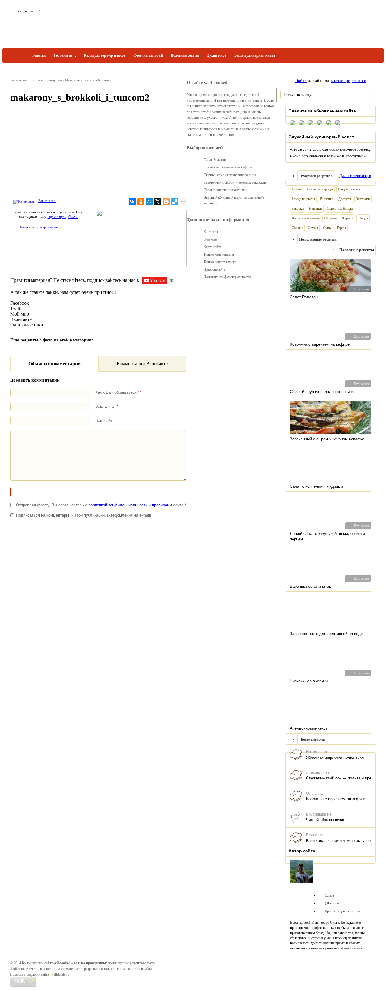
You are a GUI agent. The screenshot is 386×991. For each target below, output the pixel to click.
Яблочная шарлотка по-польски (335, 757)
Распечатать (47, 201)
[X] (157, 201)
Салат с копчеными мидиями (225, 190)
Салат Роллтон (215, 160)
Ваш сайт (103, 420)
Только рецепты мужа (220, 262)
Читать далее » (351, 948)
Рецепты (39, 55)
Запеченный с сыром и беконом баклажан (235, 182)
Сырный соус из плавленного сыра (230, 175)
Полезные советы (185, 55)
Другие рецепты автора (342, 911)
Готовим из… (65, 55)
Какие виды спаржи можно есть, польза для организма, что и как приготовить (340, 840)
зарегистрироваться (348, 80)
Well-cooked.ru (21, 80)
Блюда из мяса (349, 189)
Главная (19, 55)
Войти (301, 80)
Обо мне (210, 239)
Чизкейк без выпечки (325, 819)
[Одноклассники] (140, 201)
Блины (297, 189)
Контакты (211, 232)
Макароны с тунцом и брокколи (88, 80)
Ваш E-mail (106, 406)
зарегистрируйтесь (63, 217)
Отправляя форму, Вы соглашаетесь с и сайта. (101, 505)
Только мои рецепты (219, 254)
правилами (162, 505)
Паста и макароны (48, 80)
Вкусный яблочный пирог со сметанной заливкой (234, 200)
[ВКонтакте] (132, 201)
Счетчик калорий (148, 55)
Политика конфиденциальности (227, 277)
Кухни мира (216, 55)
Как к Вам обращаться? (118, 392)
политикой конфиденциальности (117, 505)
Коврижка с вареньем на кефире (336, 799)
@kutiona (332, 903)
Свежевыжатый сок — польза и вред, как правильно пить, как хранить (340, 778)
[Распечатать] (23, 201)
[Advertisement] (98, 152)
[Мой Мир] (149, 201)
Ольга (329, 895)
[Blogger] (166, 201)
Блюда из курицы (320, 189)
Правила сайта (214, 269)
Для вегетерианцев (355, 175)
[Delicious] (174, 201)
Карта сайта (212, 247)
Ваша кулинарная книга (254, 55)
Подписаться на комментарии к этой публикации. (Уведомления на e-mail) (83, 515)
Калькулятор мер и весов (104, 55)
